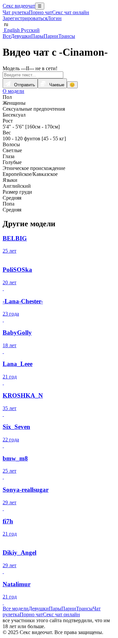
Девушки (21, 36)
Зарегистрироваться (25, 18)
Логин (54, 18)
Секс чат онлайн (70, 12)
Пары (37, 36)
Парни (51, 36)
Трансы (66, 36)
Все (7, 36)
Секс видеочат (19, 6)
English (11, 30)
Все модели (16, 608)
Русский (30, 30)
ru (5, 24)
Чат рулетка (16, 12)
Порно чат (40, 12)
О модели (13, 91)
